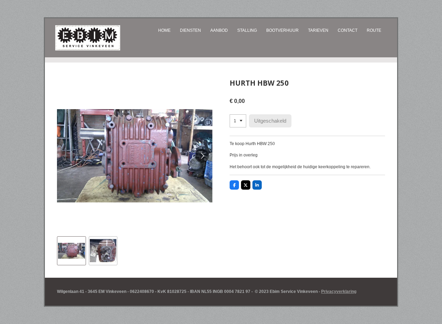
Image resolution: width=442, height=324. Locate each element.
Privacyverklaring (338, 291)
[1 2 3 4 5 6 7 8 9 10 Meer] (238, 120)
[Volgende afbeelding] (202, 156)
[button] (71, 250)
